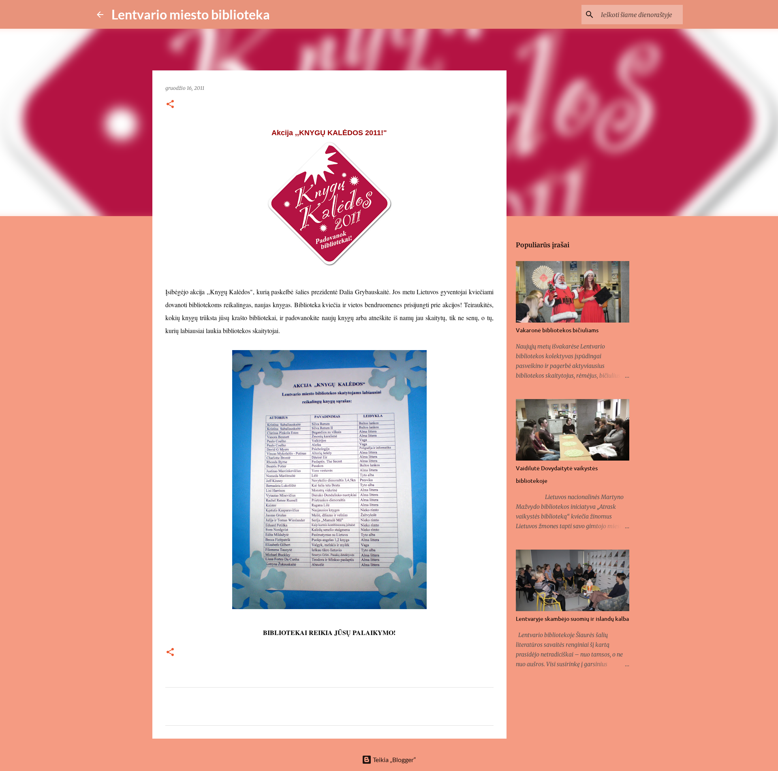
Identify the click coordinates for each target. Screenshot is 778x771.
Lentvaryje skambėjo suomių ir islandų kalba (572, 618)
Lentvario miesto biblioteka (190, 14)
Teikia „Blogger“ (394, 759)
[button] (170, 104)
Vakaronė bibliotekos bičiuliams (557, 330)
